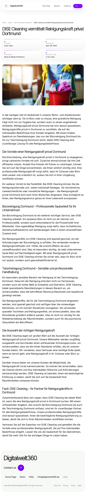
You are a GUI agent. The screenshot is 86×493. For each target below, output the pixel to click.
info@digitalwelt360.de (48, 477)
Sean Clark (8, 46)
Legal (79, 485)
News (10, 22)
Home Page (10, 477)
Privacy (65, 485)
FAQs (31, 477)
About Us (57, 485)
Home (4, 22)
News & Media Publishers (23, 22)
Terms (73, 485)
